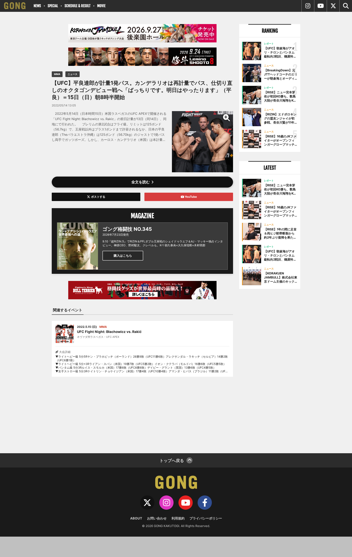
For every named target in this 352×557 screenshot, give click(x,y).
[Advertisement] (142, 412)
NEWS (37, 6)
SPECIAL (53, 6)
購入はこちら (123, 256)
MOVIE (101, 6)
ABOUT (136, 518)
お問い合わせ (157, 518)
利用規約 (178, 518)
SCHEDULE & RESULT (77, 6)
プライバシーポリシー (205, 518)
